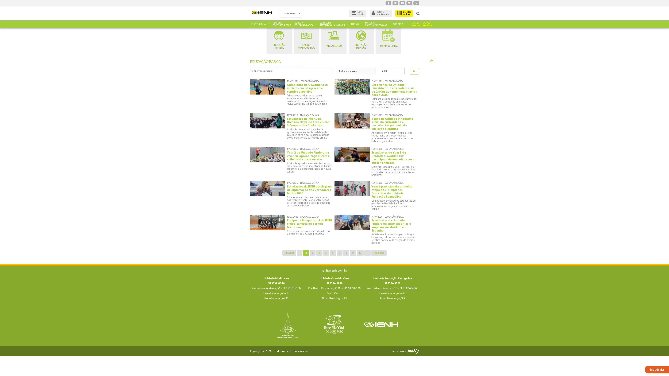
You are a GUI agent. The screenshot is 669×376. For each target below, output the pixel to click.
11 (367, 253)
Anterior (289, 253)
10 (360, 253)
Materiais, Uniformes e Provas (376, 24)
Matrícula (657, 369)
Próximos (379, 253)
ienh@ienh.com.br (334, 270)
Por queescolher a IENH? (282, 24)
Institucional (259, 24)
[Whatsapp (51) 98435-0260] (416, 3)
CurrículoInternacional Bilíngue (332, 24)
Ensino (355, 24)
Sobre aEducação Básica (304, 24)
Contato (398, 24)
